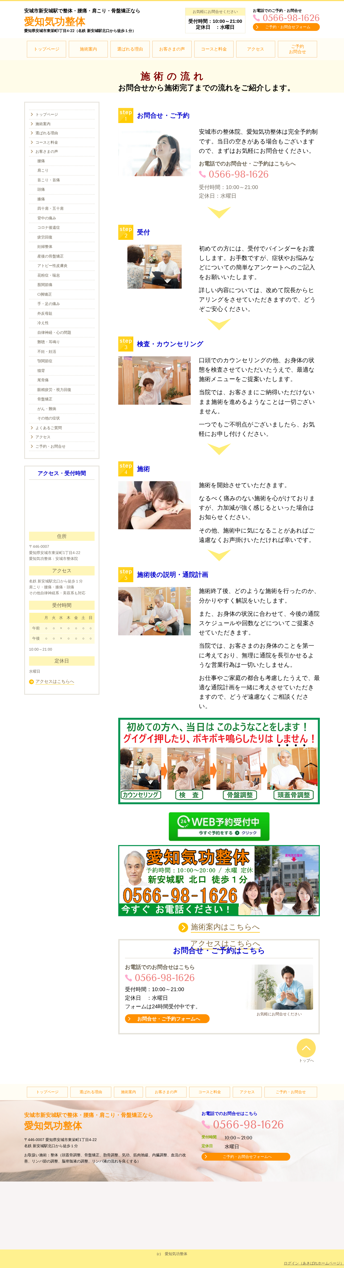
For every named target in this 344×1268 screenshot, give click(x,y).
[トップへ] (306, 1047)
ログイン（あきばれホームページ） (314, 1263)
